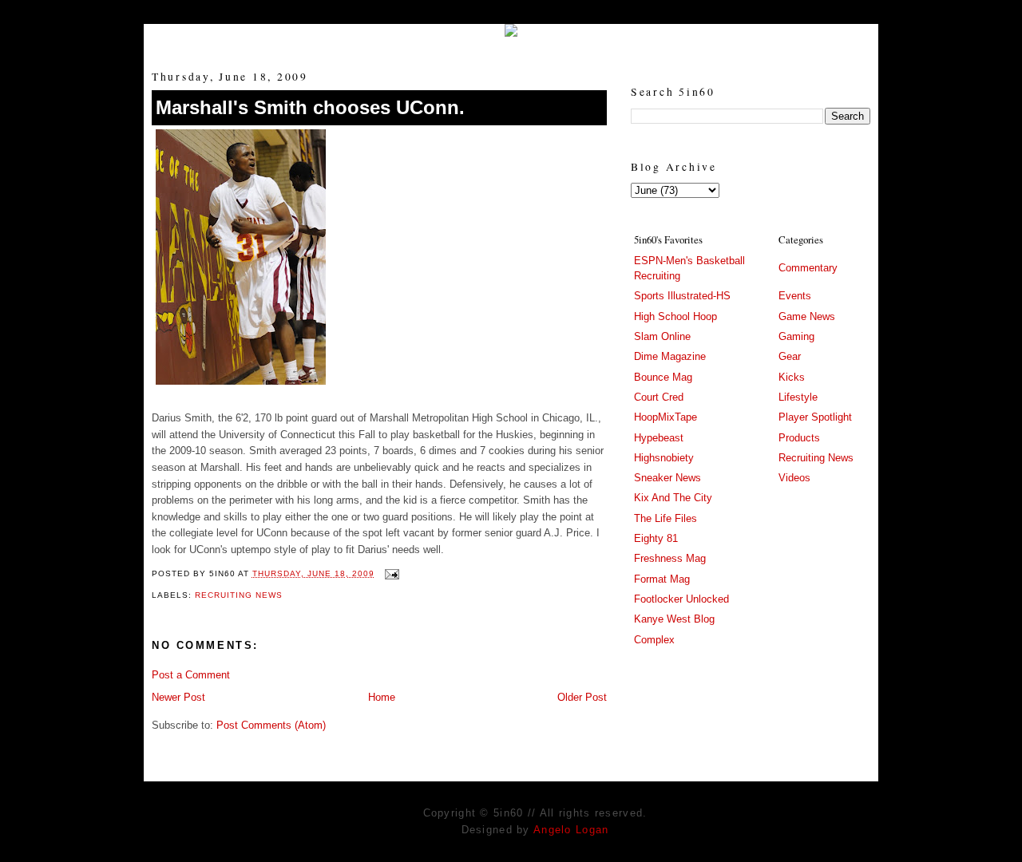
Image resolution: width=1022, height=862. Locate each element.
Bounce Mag (663, 377)
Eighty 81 (656, 538)
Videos (794, 478)
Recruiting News (239, 595)
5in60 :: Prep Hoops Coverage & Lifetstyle (511, 41)
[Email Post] (390, 573)
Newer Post (178, 697)
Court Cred (658, 397)
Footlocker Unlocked (681, 599)
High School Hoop (675, 316)
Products (799, 438)
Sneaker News (667, 478)
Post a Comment (191, 675)
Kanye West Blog (674, 619)
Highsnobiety (664, 458)
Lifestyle (798, 397)
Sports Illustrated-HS (682, 296)
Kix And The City (673, 498)
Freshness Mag (670, 558)
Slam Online (662, 336)
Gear (789, 356)
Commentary (808, 268)
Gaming (796, 336)
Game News (806, 316)
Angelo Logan (570, 830)
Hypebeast (658, 438)
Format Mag (662, 579)
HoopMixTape (665, 417)
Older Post (582, 697)
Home (381, 697)
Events (794, 296)
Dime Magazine (670, 356)
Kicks (791, 377)
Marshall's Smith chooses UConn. (310, 107)
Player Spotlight (815, 417)
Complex (654, 640)
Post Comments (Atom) (271, 725)
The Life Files (665, 518)
